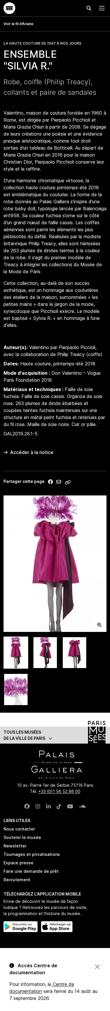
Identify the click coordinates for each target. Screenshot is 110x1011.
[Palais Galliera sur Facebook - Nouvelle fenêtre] (27, 806)
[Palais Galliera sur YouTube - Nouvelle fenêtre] (70, 806)
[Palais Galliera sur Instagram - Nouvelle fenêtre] (37, 806)
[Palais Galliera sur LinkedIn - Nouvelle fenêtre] (48, 806)
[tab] (16, 653)
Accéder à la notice (31, 452)
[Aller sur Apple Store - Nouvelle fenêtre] (56, 926)
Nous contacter (19, 828)
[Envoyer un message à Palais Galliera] (58, 482)
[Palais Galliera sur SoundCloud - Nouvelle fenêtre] (82, 806)
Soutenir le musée (22, 837)
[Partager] (50, 482)
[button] (55, 735)
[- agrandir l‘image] (55, 563)
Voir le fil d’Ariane (18, 24)
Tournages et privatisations (32, 854)
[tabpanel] (55, 563)
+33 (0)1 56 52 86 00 (59, 791)
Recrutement (17, 879)
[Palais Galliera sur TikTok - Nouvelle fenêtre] (59, 806)
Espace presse (18, 862)
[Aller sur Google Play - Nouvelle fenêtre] (21, 926)
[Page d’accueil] (9, 8)
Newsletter (15, 845)
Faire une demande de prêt (31, 871)
